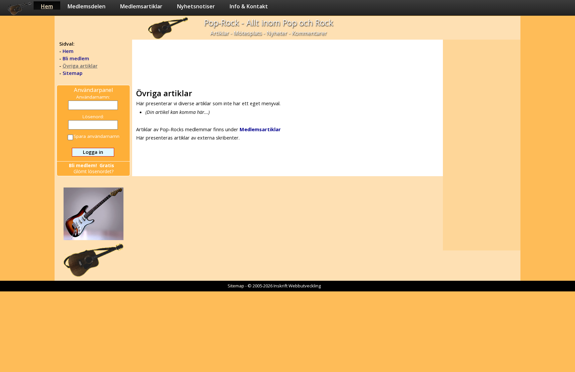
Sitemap (73, 73)
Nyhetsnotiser (196, 6)
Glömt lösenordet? (93, 171)
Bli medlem (76, 58)
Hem (47, 6)
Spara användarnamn (96, 136)
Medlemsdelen (86, 6)
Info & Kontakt (249, 6)
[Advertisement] (287, 62)
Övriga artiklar (80, 66)
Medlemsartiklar (141, 6)
